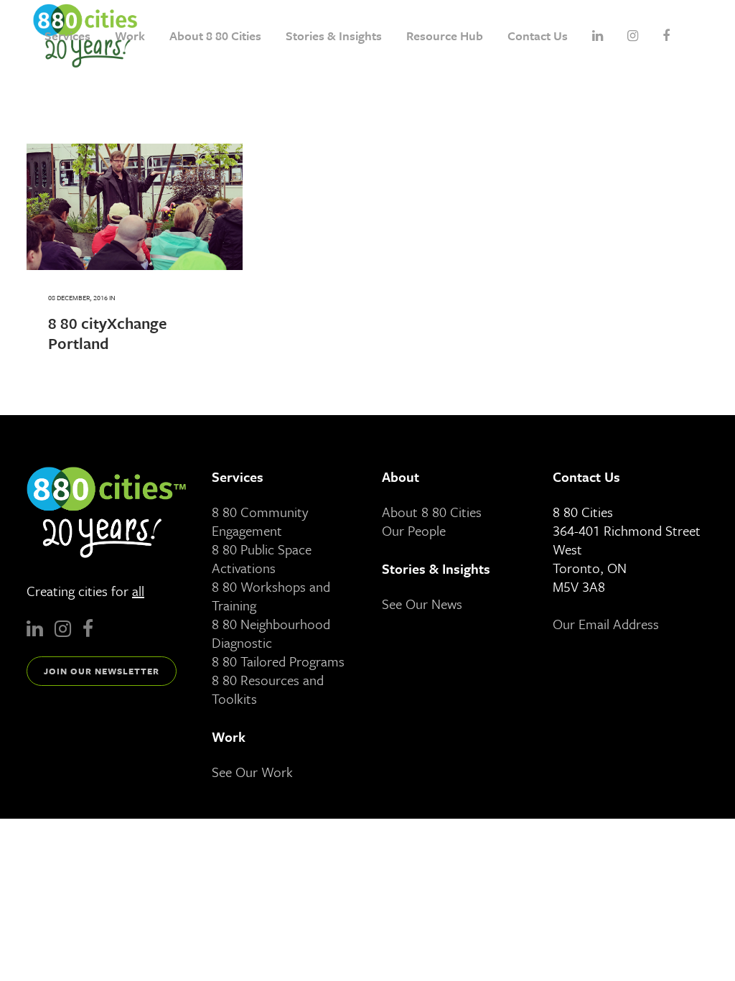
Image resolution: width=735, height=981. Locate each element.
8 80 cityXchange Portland (107, 333)
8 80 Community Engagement (260, 521)
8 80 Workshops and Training (271, 596)
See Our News (422, 603)
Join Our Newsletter (101, 670)
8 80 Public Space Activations (262, 558)
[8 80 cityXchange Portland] (135, 207)
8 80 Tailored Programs (278, 661)
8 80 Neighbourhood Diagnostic (271, 633)
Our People (414, 530)
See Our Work (252, 771)
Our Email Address (606, 623)
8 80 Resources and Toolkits (268, 689)
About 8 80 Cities (432, 511)
